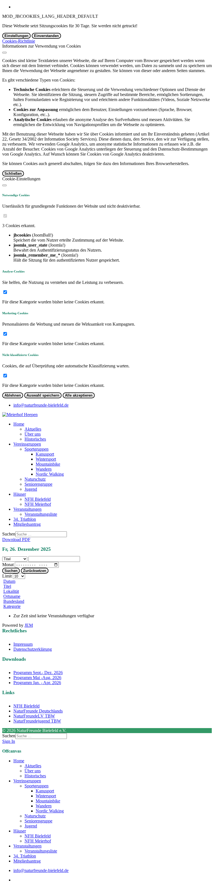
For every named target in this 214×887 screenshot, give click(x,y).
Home (18, 424)
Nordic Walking (50, 474)
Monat (8, 564)
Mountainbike (48, 464)
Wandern (44, 469)
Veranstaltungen (27, 509)
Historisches (35, 439)
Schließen (13, 173)
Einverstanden (46, 36)
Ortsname (11, 596)
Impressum (23, 644)
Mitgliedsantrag (27, 524)
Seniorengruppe (38, 484)
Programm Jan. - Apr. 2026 (37, 682)
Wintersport (46, 459)
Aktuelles (33, 429)
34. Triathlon (24, 519)
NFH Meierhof (38, 504)
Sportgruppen (36, 449)
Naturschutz (35, 479)
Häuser (19, 494)
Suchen (8, 534)
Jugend (31, 489)
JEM (29, 625)
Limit (7, 576)
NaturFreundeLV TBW (34, 716)
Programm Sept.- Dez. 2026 (38, 672)
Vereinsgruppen (27, 444)
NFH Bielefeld (38, 499)
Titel (7, 586)
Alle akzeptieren (79, 395)
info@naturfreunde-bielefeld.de (41, 405)
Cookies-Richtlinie (18, 41)
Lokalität (11, 591)
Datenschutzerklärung (32, 649)
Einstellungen (16, 36)
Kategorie (12, 606)
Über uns (33, 434)
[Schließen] (4, 52)
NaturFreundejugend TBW (37, 721)
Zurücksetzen (34, 571)
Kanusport (45, 454)
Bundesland (13, 601)
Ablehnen (12, 395)
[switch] (5, 216)
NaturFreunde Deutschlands (38, 711)
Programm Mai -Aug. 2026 (37, 677)
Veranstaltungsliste (41, 514)
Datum (9, 581)
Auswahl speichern (42, 395)
